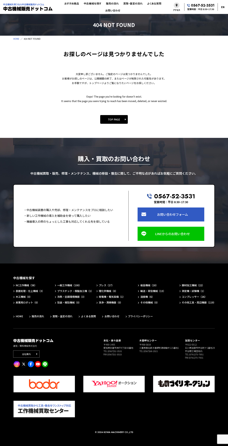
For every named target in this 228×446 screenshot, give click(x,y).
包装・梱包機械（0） (69, 302)
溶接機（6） (147, 297)
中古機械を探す (92, 3)
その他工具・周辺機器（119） (199, 302)
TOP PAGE (114, 119)
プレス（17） (106, 285)
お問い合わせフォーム (172, 214)
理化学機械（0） (108, 291)
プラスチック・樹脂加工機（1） (75, 291)
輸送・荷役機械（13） (152, 291)
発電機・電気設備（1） (112, 297)
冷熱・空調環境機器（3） (71, 297)
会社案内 (26, 354)
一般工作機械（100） (69, 285)
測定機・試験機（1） (194, 291)
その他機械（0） (149, 302)
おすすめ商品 (71, 3)
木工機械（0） (24, 297)
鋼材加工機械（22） (193, 285)
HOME (16, 38)
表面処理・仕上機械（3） (30, 291)
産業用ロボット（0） (27, 302)
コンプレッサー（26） (194, 297)
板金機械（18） (149, 285)
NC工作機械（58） (26, 285)
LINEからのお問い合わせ (172, 234)
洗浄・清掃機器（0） (111, 302)
